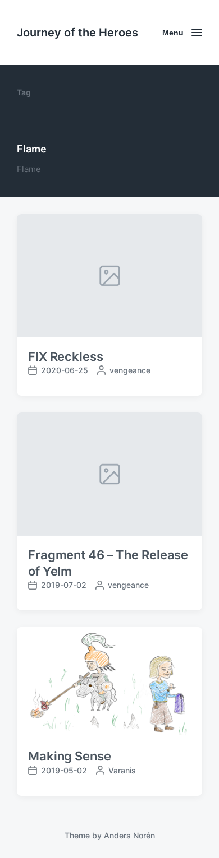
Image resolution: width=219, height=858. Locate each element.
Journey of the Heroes (77, 32)
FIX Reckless (65, 356)
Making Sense (69, 756)
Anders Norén (129, 835)
